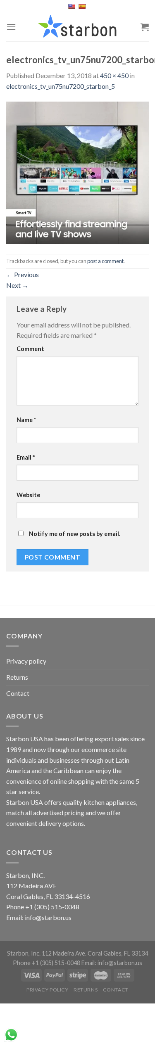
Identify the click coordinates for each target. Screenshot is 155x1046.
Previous (22, 274)
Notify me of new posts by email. (74, 533)
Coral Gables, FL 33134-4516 (48, 896)
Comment (30, 348)
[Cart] (145, 27)
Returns (17, 677)
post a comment (105, 261)
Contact (17, 693)
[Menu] (11, 27)
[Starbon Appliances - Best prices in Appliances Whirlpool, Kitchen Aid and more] (77, 26)
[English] (72, 6)
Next (17, 285)
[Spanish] (83, 6)
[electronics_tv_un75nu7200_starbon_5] (77, 172)
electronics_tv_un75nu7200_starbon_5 (60, 86)
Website (28, 494)
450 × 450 (114, 75)
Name (26, 419)
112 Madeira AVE (31, 885)
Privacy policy (26, 661)
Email (26, 457)
